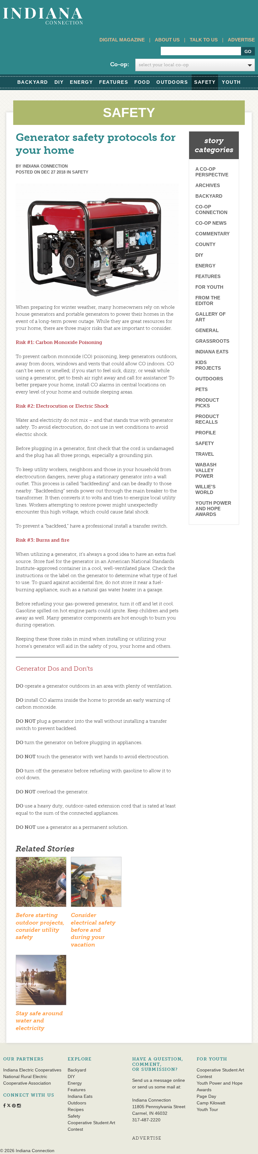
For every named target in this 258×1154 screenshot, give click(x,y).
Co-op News (211, 223)
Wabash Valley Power (205, 470)
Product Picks (207, 402)
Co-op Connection (211, 209)
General (207, 330)
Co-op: (119, 64)
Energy (81, 82)
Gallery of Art (210, 316)
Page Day (206, 1096)
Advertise (241, 39)
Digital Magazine (122, 39)
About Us (167, 39)
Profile (205, 432)
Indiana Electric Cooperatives (32, 1069)
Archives (207, 185)
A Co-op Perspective (211, 171)
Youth (231, 82)
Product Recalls (207, 419)
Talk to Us (204, 39)
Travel (204, 454)
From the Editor (207, 300)
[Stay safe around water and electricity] (41, 982)
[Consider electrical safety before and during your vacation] (96, 884)
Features (113, 82)
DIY (59, 82)
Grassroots (212, 341)
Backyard (32, 82)
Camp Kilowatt (211, 1102)
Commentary (212, 233)
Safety (205, 82)
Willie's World (205, 489)
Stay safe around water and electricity (39, 1021)
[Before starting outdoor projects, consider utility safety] (41, 884)
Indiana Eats (211, 351)
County (205, 244)
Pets (201, 389)
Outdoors (172, 82)
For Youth (209, 287)
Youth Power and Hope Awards (213, 508)
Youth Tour (207, 1109)
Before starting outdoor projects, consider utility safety (40, 926)
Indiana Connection (45, 166)
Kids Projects (208, 365)
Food (142, 82)
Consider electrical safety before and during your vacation (93, 930)
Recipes (76, 1109)
